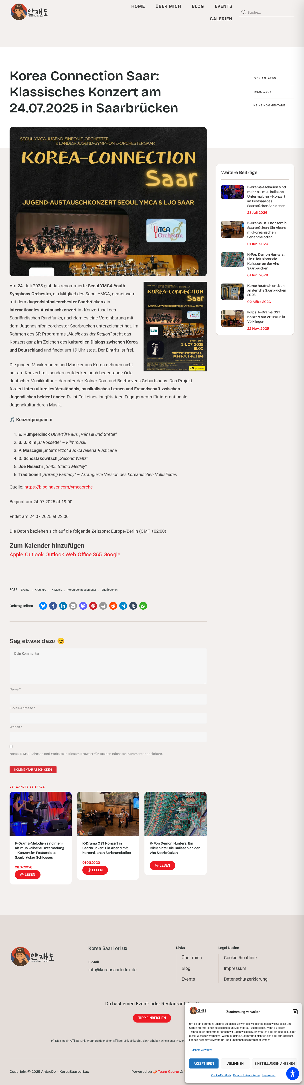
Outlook (34, 554)
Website (16, 727)
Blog (198, 6)
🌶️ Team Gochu (166, 1071)
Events (223, 6)
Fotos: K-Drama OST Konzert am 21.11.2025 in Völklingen (266, 317)
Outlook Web (60, 554)
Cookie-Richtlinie (221, 1075)
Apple (16, 554)
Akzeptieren (204, 1064)
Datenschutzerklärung (246, 1075)
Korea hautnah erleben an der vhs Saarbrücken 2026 (266, 290)
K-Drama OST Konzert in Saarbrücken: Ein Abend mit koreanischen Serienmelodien (106, 848)
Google (111, 554)
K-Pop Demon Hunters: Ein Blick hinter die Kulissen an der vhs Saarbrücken (175, 848)
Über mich (168, 6)
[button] (295, 1012)
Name (15, 689)
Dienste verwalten (202, 1050)
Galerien (221, 18)
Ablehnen (235, 1064)
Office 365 (90, 554)
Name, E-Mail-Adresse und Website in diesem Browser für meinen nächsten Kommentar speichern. (86, 754)
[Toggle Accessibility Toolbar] (293, 1074)
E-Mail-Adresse (22, 708)
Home (138, 6)
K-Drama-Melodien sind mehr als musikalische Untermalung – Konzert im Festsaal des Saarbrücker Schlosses (39, 850)
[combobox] (266, 12)
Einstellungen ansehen (275, 1064)
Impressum (269, 1075)
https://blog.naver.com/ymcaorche (58, 487)
